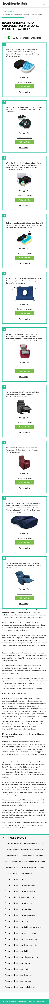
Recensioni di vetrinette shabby (17, 951)
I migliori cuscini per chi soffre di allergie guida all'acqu (25, 867)
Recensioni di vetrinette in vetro (17, 969)
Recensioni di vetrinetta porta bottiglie (20, 885)
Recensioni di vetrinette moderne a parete (21, 939)
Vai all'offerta (24, 86)
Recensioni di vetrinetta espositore (18, 909)
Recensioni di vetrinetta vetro (16, 921)
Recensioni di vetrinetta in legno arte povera (22, 957)
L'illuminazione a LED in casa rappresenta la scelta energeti (25, 855)
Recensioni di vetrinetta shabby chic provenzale (23, 927)
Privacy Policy (22, 1001)
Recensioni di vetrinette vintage (17, 879)
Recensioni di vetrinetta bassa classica (20, 891)
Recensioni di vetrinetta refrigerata (18, 903)
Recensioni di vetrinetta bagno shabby (20, 915)
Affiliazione (12, 1001)
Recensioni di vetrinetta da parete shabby (21, 945)
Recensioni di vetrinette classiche (18, 981)
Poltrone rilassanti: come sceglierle (18, 873)
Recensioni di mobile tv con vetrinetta (19, 897)
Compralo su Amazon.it (24, 82)
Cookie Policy (32, 1001)
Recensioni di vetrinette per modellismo (20, 933)
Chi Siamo (5, 1001)
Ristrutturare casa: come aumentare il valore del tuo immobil (25, 849)
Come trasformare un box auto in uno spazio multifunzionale (25, 843)
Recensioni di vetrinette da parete (18, 975)
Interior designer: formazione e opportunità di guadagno (25, 861)
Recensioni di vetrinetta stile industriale (20, 987)
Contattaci (40, 1001)
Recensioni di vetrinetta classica (17, 963)
